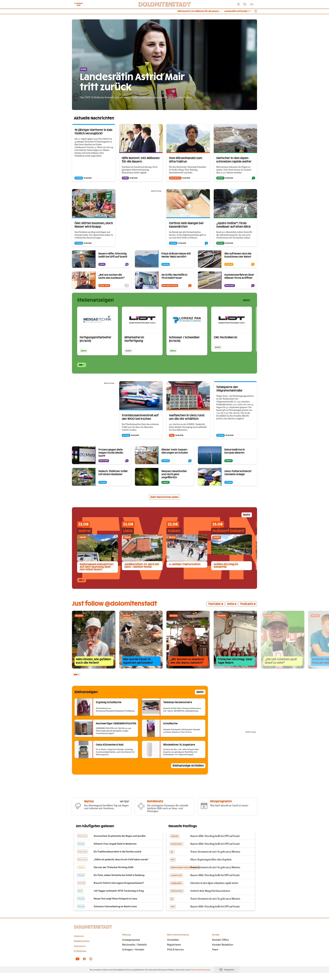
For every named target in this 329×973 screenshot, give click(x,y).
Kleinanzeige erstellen (188, 765)
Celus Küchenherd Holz (110, 745)
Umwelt (220, 178)
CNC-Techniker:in (225, 337)
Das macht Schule (169, 285)
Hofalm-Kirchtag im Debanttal (226, 565)
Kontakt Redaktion (222, 944)
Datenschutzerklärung (199, 970)
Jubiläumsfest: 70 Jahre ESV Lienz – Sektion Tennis (141, 565)
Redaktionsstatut (81, 941)
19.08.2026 (135, 435)
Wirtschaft (229, 285)
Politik (125, 178)
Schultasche (170, 723)
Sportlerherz (175, 178)
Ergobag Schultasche (108, 702)
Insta (230, 604)
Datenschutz (79, 946)
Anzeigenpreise (131, 939)
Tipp (172, 435)
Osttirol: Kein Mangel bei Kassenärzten (233, 11)
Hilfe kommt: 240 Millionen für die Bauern (148, 11)
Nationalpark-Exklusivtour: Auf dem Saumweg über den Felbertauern (97, 567)
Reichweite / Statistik (134, 944)
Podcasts (246, 604)
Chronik (78, 178)
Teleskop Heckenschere (177, 702)
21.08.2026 (88, 178)
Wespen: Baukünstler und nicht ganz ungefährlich (174, 474)
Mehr (246, 300)
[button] (81, 364)
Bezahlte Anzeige (156, 191)
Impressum (79, 936)
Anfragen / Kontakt (133, 949)
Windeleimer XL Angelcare (179, 745)
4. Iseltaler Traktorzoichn (184, 564)
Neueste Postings (182, 826)
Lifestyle (228, 264)
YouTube (214, 604)
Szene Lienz (104, 285)
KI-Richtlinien (80, 951)
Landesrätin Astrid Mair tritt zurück (191, 11)
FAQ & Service (175, 949)
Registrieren (174, 944)
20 (127, 264)
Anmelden (173, 939)
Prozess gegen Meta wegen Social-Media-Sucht (111, 453)
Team (215, 949)
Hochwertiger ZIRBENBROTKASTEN (116, 723)
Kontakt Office (220, 939)
